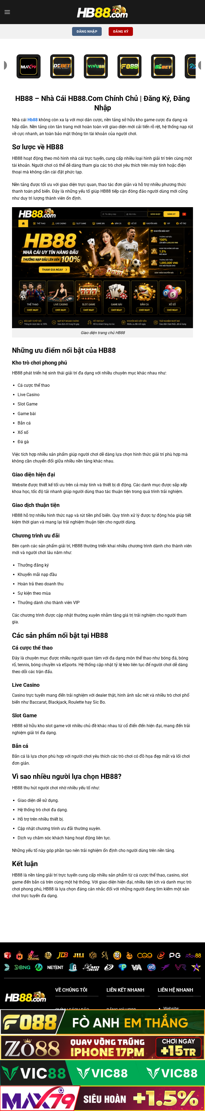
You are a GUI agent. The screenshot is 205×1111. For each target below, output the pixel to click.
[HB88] (102, 12)
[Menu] (7, 11)
